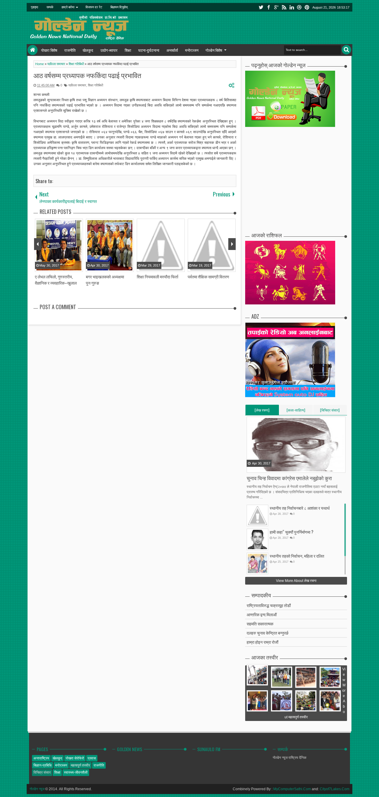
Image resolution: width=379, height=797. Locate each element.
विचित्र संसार (42, 772)
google (276, 7)
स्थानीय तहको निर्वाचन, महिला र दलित (297, 556)
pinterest (307, 7)
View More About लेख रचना (296, 581)
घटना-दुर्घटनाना (148, 50)
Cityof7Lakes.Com (334, 789)
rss (284, 7)
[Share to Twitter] (259, 467)
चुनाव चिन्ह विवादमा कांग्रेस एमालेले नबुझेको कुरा (289, 478)
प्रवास (92, 758)
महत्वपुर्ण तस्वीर (80, 765)
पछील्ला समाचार (77, 85)
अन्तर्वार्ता (172, 50)
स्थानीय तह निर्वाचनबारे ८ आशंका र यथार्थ (300, 508)
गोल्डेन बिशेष (213, 50)
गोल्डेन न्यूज (37, 789)
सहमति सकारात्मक (260, 623)
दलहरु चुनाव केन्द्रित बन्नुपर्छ (267, 633)
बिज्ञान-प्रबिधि (42, 765)
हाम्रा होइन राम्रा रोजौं (262, 642)
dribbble (299, 7)
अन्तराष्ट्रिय (41, 758)
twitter (261, 7)
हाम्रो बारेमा (68, 7)
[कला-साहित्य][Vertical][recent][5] (296, 411)
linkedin (292, 7)
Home (33, 50)
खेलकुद (88, 50)
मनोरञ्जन (191, 50)
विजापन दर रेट (94, 7)
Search (346, 49)
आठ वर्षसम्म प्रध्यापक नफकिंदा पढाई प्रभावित (87, 75)
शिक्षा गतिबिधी (95, 85)
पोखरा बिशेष (49, 50)
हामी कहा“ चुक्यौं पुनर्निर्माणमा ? (291, 532)
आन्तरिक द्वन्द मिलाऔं (262, 614)
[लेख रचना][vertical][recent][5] (262, 411)
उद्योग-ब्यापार (109, 50)
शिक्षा (128, 50)
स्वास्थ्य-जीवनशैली (76, 772)
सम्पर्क (49, 7)
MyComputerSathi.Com (292, 789)
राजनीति (70, 50)
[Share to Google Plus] (266, 467)
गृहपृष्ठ (34, 7)
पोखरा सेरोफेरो (75, 758)
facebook (268, 7)
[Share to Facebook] (251, 467)
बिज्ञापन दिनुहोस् (119, 7)
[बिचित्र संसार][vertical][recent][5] (330, 411)
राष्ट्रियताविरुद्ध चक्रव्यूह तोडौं (269, 605)
